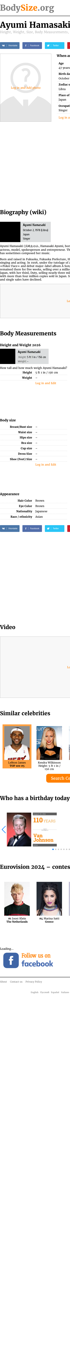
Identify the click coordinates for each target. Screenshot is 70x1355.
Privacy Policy (33, 981)
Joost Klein (17, 920)
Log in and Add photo (26, 87)
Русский (44, 992)
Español (55, 992)
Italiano (65, 992)
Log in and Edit (45, 383)
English (34, 992)
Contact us (16, 981)
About (3, 981)
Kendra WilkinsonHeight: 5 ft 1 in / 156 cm (49, 764)
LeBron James (17, 764)
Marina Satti (49, 920)
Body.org (27, 8)
